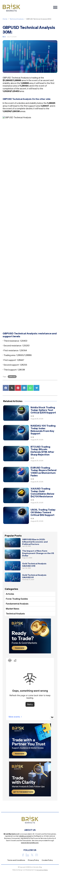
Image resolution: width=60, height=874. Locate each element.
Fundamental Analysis (17, 603)
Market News (12, 608)
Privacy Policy (33, 860)
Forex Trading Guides (17, 598)
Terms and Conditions (16, 860)
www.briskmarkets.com (30, 842)
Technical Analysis (17, 19)
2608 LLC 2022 (25, 836)
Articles (10, 594)
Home (5, 19)
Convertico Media (42, 870)
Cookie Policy (47, 860)
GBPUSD (12, 376)
